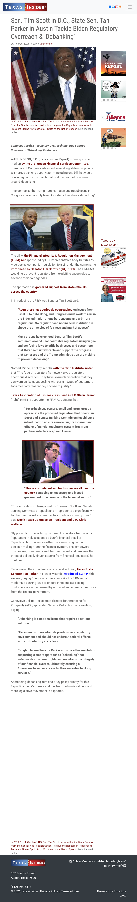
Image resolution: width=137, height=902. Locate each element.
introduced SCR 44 (76, 573)
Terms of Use (70, 891)
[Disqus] (53, 793)
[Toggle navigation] (129, 7)
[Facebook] (71, 861)
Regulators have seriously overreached (46, 309)
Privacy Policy (49, 891)
